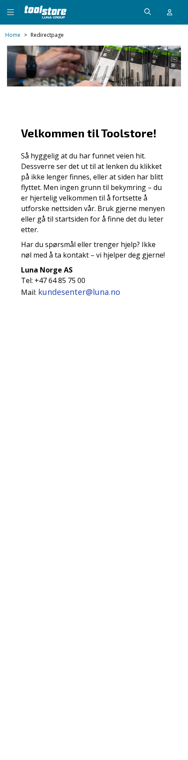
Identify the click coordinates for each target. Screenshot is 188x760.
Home (13, 35)
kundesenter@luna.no (79, 292)
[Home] (45, 12)
